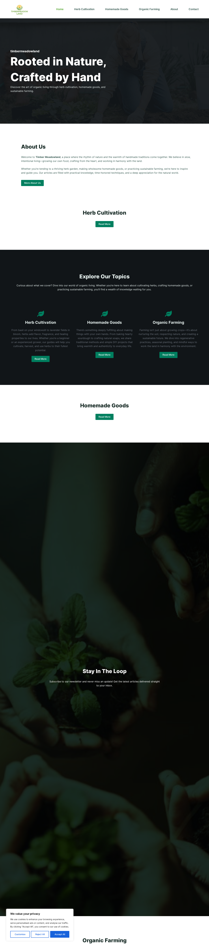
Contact (194, 9)
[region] (39, 925)
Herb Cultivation (84, 9)
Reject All (40, 934)
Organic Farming (149, 9)
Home (59, 9)
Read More (104, 224)
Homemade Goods (116, 9)
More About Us (32, 182)
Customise (20, 934)
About (174, 9)
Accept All (60, 934)
